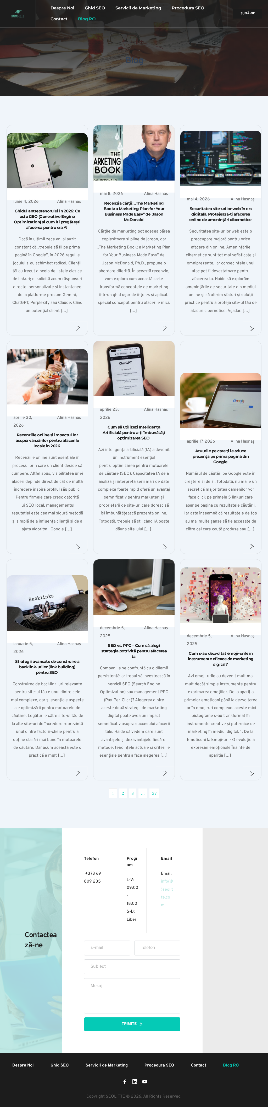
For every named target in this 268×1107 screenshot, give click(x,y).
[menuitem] (62, 8)
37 (154, 793)
